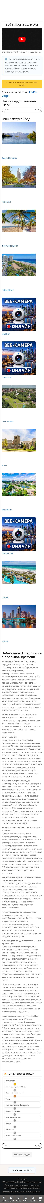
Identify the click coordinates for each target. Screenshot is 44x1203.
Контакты (22, 1179)
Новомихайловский (13, 1117)
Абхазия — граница (13, 1111)
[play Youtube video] (22, 39)
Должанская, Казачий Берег (16, 1087)
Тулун (8, 1099)
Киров (8, 1123)
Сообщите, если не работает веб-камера (22, 84)
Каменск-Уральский (13, 1135)
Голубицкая (10, 1081)
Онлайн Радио (23, 1155)
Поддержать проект (22, 1170)
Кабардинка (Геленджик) (15, 1093)
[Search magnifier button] (39, 109)
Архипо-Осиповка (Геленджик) (17, 1105)
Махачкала (10, 1129)
